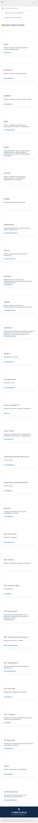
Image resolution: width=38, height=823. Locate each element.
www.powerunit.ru (9, 619)
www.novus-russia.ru (9, 258)
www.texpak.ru (8, 696)
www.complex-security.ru (11, 645)
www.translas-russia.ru (10, 336)
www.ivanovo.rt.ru (9, 542)
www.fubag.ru (8, 155)
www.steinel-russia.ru (10, 310)
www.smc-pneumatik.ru (10, 800)
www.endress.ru (8, 104)
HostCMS (33, 820)
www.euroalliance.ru (9, 387)
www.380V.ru (7, 722)
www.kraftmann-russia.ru (11, 233)
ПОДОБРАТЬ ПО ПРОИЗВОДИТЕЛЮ (14, 13)
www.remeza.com (9, 439)
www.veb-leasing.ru (9, 465)
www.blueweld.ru (8, 78)
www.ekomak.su (8, 774)
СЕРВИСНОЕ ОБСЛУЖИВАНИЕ (13, 17)
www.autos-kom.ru (9, 361)
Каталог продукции (11, 8)
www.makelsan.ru (9, 516)
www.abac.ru (7, 52)
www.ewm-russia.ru (9, 129)
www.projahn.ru (8, 284)
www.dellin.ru (8, 593)
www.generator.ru (9, 748)
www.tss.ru (7, 413)
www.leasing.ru (8, 490)
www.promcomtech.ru (10, 671)
